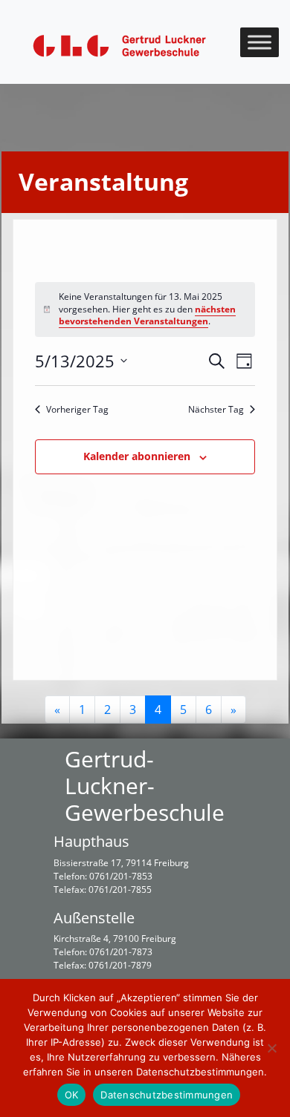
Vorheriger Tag (77, 410)
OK (72, 1095)
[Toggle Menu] (259, 42)
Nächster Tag (216, 410)
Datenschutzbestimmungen (166, 1095)
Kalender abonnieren (136, 456)
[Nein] (271, 1048)
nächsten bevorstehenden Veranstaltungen (147, 315)
